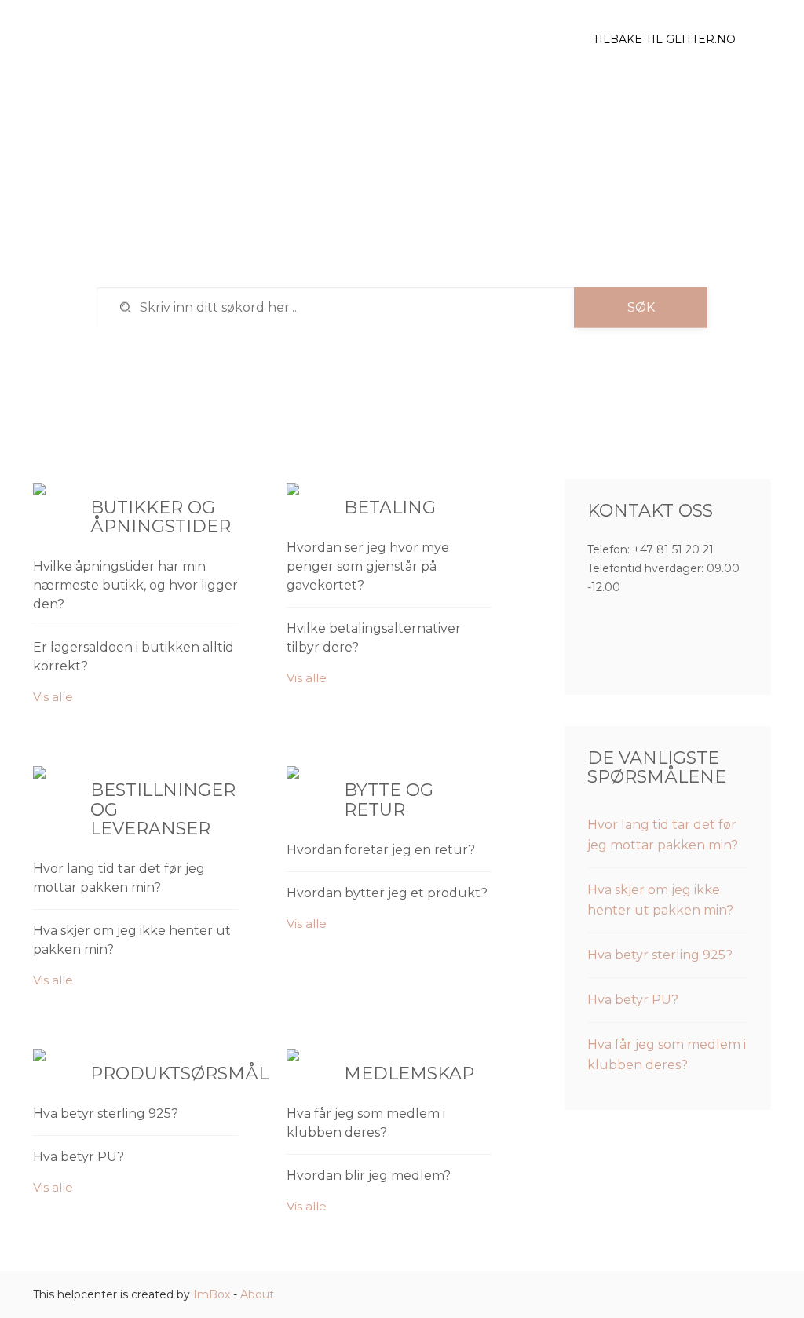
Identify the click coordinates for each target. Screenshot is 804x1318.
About (257, 1294)
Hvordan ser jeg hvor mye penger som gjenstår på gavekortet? (368, 566)
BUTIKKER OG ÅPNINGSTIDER (160, 517)
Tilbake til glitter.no (664, 39)
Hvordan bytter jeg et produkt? (387, 892)
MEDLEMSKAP (409, 1073)
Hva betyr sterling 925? (105, 1113)
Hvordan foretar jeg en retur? (381, 849)
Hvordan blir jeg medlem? (369, 1175)
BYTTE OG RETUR (388, 799)
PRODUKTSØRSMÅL (179, 1073)
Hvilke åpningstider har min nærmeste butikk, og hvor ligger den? (135, 585)
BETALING (390, 507)
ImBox (211, 1294)
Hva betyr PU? (78, 1156)
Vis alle (53, 696)
